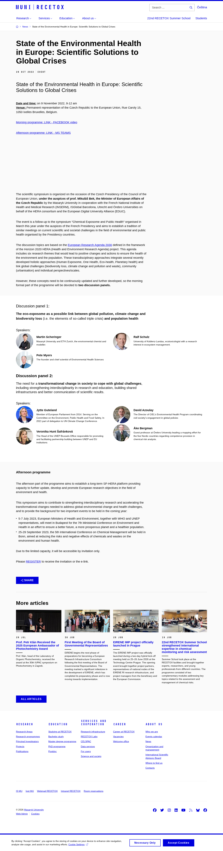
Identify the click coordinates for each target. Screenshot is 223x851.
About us (153, 724)
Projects (20, 746)
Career (119, 724)
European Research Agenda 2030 (90, 245)
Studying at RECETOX (60, 731)
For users (86, 751)
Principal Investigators (27, 741)
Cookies (35, 813)
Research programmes (28, 736)
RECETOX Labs (89, 736)
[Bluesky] (198, 810)
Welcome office (121, 741)
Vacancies (118, 736)
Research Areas (24, 731)
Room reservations (93, 791)
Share (29, 580)
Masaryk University (34, 809)
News (148, 741)
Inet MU (30, 791)
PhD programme (56, 746)
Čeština (202, 7)
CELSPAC (86, 741)
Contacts (150, 768)
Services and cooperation (93, 722)
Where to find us (153, 763)
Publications (22, 751)
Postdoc (52, 751)
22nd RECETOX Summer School (169, 18)
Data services (88, 746)
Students (201, 18)
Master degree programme (62, 741)
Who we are (151, 731)
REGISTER (33, 561)
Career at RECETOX (124, 731)
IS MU (19, 791)
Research (24, 724)
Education (57, 724)
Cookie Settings (76, 844)
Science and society (91, 756)
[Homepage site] (40, 7)
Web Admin (22, 813)
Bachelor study (56, 736)
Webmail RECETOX (47, 791)
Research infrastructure (93, 731)
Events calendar (153, 736)
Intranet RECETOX (70, 791)
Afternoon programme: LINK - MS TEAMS (43, 132)
